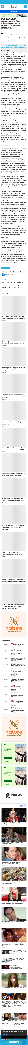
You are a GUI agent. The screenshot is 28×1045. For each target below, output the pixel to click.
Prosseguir (14, 1037)
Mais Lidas (6, 636)
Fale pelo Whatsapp (14, 1042)
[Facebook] (8, 37)
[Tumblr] (24, 271)
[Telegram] (19, 37)
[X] (14, 37)
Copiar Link (6, 267)
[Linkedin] (17, 271)
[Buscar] (25, 6)
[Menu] (2, 6)
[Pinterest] (21, 271)
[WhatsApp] (6, 1042)
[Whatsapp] (3, 37)
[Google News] (24, 37)
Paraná (14, 11)
